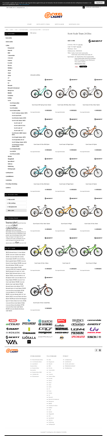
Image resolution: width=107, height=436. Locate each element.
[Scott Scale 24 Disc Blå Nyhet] (41, 131)
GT (8, 78)
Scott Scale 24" (46, 29)
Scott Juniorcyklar (23, 29)
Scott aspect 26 (17, 237)
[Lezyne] (78, 329)
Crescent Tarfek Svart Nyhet (17, 254)
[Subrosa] (94, 337)
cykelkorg (20, 228)
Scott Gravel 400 (16, 115)
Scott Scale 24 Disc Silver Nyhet (91, 104)
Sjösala (10, 156)
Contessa (9, 225)
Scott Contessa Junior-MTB (19, 113)
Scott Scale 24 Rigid (66, 223)
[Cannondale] (94, 320)
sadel (24, 235)
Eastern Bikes (52, 376)
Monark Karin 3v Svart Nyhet (14, 288)
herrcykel (8, 232)
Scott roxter (13, 238)
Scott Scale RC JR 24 (19, 125)
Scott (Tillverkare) (90, 60)
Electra (10, 65)
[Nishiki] (62, 332)
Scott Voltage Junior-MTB (19, 142)
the (17, 242)
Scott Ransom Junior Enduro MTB (18, 145)
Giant (9, 73)
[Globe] (29, 329)
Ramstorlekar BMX (37, 372)
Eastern (10, 60)
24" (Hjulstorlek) (79, 56)
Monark (10, 85)
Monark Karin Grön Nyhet (13, 286)
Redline (10, 98)
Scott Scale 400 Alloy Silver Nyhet (66, 104)
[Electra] (78, 324)
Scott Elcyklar (14, 108)
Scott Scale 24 (66, 263)
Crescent (10, 58)
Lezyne (50, 393)
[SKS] (62, 337)
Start (29, 24)
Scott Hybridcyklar (15, 149)
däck (13, 230)
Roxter (21, 235)
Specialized (11, 161)
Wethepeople (11, 169)
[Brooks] (78, 320)
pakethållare (20, 233)
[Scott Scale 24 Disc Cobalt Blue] (41, 289)
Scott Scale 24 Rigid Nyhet (66, 144)
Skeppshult (11, 159)
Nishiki (10, 93)
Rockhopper (16, 235)
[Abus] (13, 320)
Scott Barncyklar (14, 103)
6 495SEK (48, 189)
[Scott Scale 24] (66, 250)
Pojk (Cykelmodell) (80, 58)
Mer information (24, 4)
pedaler (7, 235)
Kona (9, 80)
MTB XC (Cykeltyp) (80, 60)
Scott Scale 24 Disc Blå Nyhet (41, 144)
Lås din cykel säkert (69, 364)
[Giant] (13, 328)
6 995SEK (48, 110)
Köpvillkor (59, 24)
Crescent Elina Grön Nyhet (13, 305)
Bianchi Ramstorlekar (37, 359)
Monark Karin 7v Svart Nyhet (17, 252)
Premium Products (53, 405)
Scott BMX (13, 105)
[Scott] (49, 79)
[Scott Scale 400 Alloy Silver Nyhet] (66, 92)
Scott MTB (13, 151)
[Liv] (94, 329)
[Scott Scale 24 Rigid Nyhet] (66, 131)
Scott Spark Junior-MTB (19, 137)
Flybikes (10, 68)
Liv (8, 83)
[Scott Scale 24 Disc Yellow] (41, 250)
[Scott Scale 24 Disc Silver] (91, 210)
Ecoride (10, 63)
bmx (23, 223)
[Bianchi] (45, 321)
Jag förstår (99, 2)
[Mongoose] (45, 332)
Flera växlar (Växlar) (80, 61)
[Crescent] (29, 324)
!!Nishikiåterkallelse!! (70, 366)
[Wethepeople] (29, 341)
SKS (49, 416)
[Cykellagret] (53, 15)
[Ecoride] (59, 325)
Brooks (50, 368)
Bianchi (10, 50)
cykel (14, 225)
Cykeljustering (68, 359)
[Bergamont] (29, 321)
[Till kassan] (84, 7)
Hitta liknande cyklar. (80, 63)
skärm (10, 243)
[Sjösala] (29, 337)
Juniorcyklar (9, 41)
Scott (16, 29)
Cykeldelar (9, 180)
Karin (15, 232)
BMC (9, 53)
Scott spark (11, 240)
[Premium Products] (77, 333)
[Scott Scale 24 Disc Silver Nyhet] (91, 92)
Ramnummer (35, 376)
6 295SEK (73, 269)
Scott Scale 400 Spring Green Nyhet (41, 104)
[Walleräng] (11, 342)
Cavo (50, 372)
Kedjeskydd (19, 232)
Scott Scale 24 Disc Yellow (41, 263)
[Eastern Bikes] (45, 324)
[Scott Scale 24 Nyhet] (91, 131)
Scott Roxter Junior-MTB (19, 118)
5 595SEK (98, 269)
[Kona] (62, 328)
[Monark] (13, 332)
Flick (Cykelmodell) (89, 56)
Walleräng (11, 166)
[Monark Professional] (29, 332)
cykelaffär (12, 228)
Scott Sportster (17, 240)
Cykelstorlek (35, 374)
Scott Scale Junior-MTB (35, 29)
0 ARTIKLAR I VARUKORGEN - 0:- (93, 7)
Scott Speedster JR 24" (18, 139)
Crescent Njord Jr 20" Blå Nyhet (14, 292)
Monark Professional (13, 88)
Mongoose (11, 90)
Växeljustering (68, 368)
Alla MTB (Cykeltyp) (90, 58)
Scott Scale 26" (18, 128)
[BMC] (62, 320)
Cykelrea (8, 187)
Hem (7, 29)
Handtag (19, 230)
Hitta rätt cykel (43, 24)
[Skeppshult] (45, 336)
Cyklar (11, 29)
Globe (9, 75)
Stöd (14, 243)
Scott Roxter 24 (19, 238)
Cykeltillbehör (10, 176)
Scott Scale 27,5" (18, 130)
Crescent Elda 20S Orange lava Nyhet (16, 269)
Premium (10, 95)
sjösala (7, 243)
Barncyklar (9, 38)
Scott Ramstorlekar (37, 362)
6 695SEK (98, 150)
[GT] (45, 329)
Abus (50, 359)
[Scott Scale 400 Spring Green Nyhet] (41, 92)
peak (24, 233)
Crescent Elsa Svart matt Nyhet (14, 307)
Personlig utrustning (11, 184)
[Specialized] (78, 336)
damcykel (8, 230)
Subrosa (10, 164)
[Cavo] (13, 324)
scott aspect (11, 237)
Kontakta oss (74, 24)
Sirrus (22, 240)
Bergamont (11, 48)
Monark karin (13, 233)
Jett (12, 232)
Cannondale (11, 55)
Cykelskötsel (68, 362)
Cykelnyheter (9, 172)
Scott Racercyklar (15, 154)
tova (20, 243)
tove (22, 243)
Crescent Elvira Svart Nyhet (13, 303)
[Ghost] (94, 324)
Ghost (9, 70)
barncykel (11, 222)
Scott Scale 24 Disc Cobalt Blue (41, 302)
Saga (7, 237)
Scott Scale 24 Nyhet (91, 144)
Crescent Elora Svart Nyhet (13, 290)
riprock (11, 235)
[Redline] (94, 332)
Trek (25, 243)
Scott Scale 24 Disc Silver (91, 223)
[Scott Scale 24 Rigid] (66, 210)
